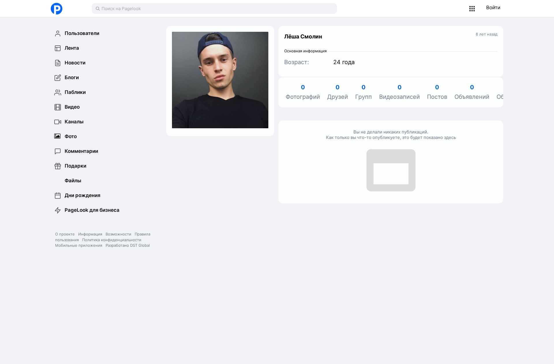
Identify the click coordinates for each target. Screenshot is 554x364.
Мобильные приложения (78, 245)
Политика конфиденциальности (111, 239)
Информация (90, 234)
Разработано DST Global (128, 245)
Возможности (118, 234)
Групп (363, 92)
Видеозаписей (399, 92)
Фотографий (303, 92)
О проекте (65, 234)
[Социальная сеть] (65, 8)
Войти (493, 7)
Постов (437, 92)
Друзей (337, 92)
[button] (472, 8)
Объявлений (471, 92)
